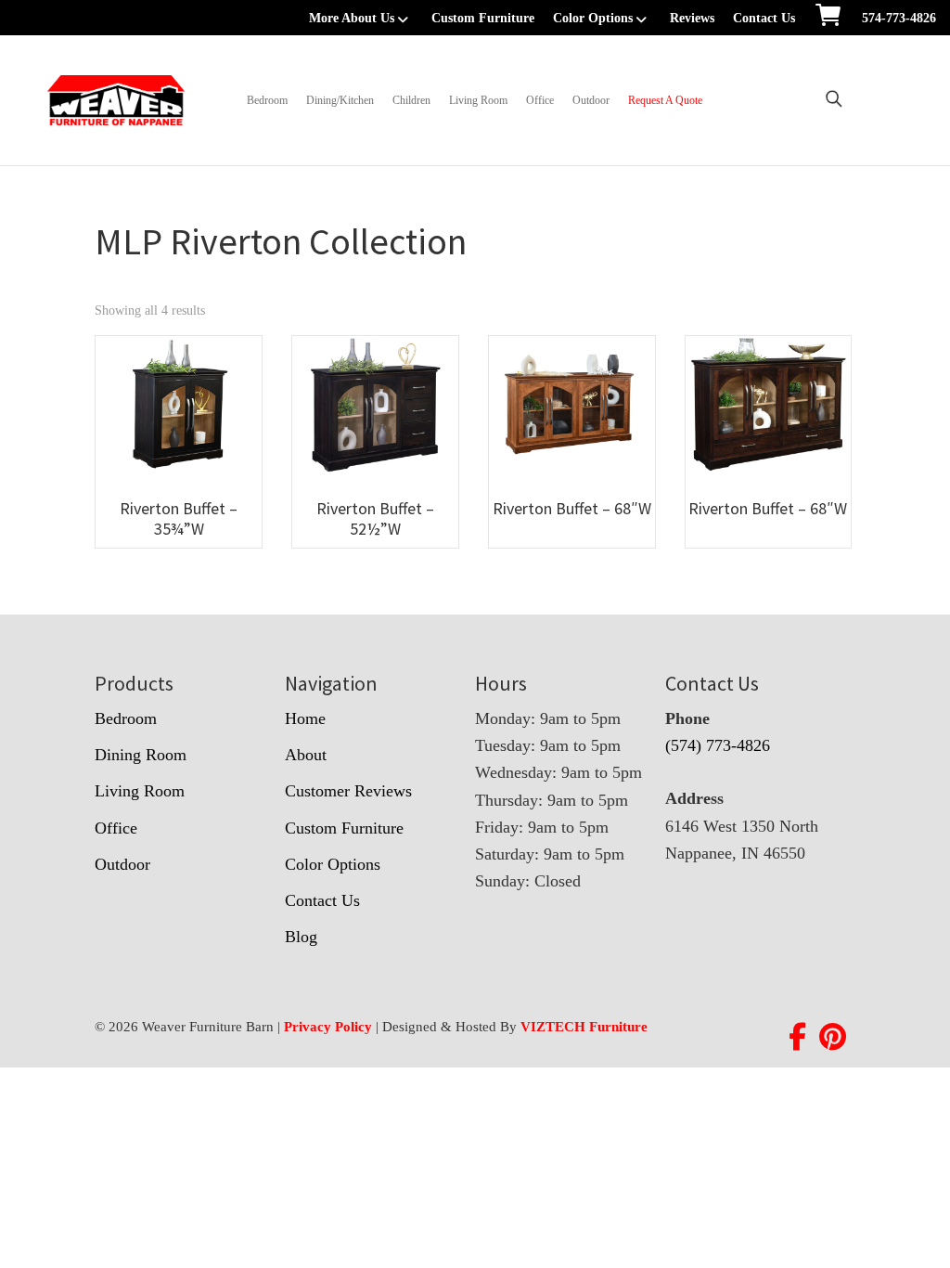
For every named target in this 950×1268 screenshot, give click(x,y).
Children (411, 100)
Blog (301, 936)
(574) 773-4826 (717, 745)
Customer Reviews (348, 791)
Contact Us (764, 18)
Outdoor (591, 100)
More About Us (351, 18)
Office (540, 100)
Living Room (478, 100)
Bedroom (267, 100)
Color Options (593, 18)
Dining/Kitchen (340, 100)
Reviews (692, 18)
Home (305, 718)
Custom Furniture (482, 18)
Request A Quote (665, 100)
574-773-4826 (899, 18)
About (306, 754)
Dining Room (140, 754)
